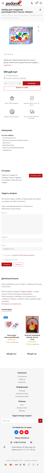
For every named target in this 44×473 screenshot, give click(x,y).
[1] (5, 54)
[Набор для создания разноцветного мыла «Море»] (22, 35)
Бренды (22, 411)
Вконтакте (16, 432)
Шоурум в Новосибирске (11, 117)
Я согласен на (19, 255)
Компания (22, 373)
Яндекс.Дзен (27, 432)
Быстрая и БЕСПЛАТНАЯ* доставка (31, 117)
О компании (22, 376)
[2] (7, 54)
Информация (22, 387)
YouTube (21, 432)
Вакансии (22, 382)
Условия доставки (22, 396)
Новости (22, 379)
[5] (13, 54)
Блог (22, 405)
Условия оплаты (22, 393)
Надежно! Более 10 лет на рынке (31, 104)
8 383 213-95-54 (20, 442)
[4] (11, 54)
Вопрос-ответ (22, 408)
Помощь (22, 391)
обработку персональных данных (23, 255)
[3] (9, 54)
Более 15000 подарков (11, 103)
